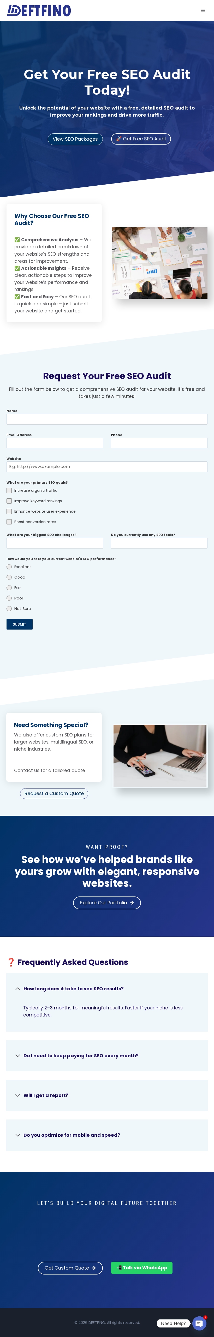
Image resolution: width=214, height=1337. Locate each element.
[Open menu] (203, 10)
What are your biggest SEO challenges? (41, 535)
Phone (116, 435)
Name (12, 411)
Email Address (19, 435)
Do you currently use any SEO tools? (143, 535)
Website (14, 458)
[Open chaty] (199, 1323)
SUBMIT (19, 624)
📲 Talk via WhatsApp (141, 1268)
